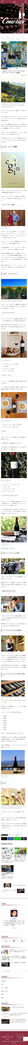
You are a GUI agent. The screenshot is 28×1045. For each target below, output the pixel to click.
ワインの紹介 (4, 68)
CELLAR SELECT (21, 1036)
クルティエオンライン (5, 545)
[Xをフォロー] (12, 928)
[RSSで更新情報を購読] (16, 928)
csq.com (5, 228)
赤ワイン (18, 68)
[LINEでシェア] (17, 838)
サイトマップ (21, 1038)
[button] (24, 838)
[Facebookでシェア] (11, 838)
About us (7, 1038)
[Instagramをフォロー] (14, 928)
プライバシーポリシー (20, 1034)
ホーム (7, 1034)
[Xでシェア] (4, 838)
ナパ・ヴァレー (12, 68)
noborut (14, 918)
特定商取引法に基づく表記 (7, 1036)
